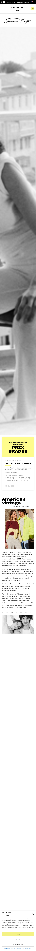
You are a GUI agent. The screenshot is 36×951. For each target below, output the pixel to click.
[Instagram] (1, 2)
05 (21, 612)
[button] (33, 914)
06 (26, 612)
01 (3, 612)
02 (7, 612)
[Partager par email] (12, 486)
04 (17, 612)
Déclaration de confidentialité (23, 948)
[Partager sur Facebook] (9, 486)
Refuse (18, 939)
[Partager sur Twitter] (6, 486)
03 (12, 612)
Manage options (18, 944)
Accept (18, 934)
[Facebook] (4, 2)
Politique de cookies (9, 948)
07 (30, 612)
